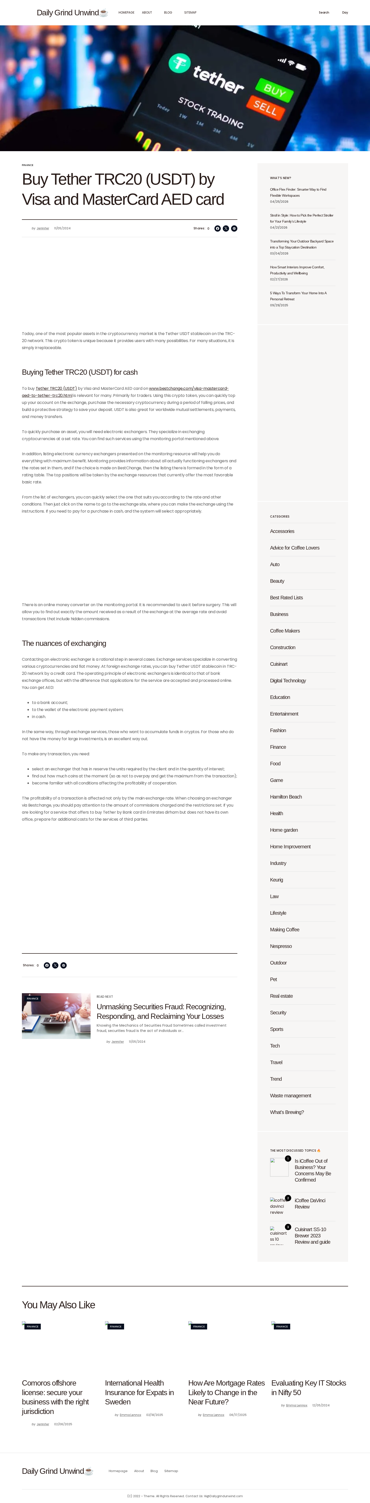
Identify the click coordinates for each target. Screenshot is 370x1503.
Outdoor (278, 963)
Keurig (276, 880)
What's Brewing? (287, 1112)
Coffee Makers (285, 631)
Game (276, 780)
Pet (273, 979)
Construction (282, 647)
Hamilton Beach (286, 797)
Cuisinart (278, 664)
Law (274, 896)
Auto (274, 564)
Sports (276, 1029)
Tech (275, 1046)
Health (276, 813)
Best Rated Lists (286, 597)
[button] (24, 13)
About (139, 1471)
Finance (27, 165)
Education (280, 697)
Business (279, 614)
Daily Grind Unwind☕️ (72, 12)
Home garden (284, 830)
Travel (276, 1062)
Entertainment (284, 714)
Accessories (282, 531)
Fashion (278, 730)
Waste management (290, 1095)
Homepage (118, 1471)
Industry (278, 863)
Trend (276, 1079)
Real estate (281, 996)
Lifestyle (278, 913)
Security (278, 1012)
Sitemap (171, 1471)
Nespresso (281, 946)
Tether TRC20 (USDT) (56, 388)
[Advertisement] (129, 287)
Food (275, 763)
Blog (154, 1471)
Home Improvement (290, 846)
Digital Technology (288, 680)
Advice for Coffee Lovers (294, 548)
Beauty (277, 581)
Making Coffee (284, 929)
